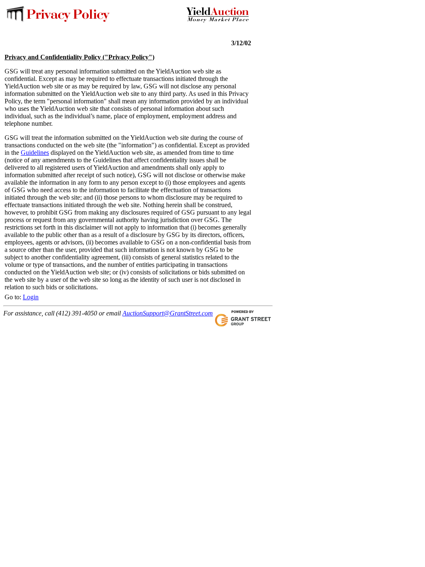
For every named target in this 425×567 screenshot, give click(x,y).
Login (31, 297)
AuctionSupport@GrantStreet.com (167, 313)
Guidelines (35, 152)
